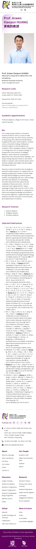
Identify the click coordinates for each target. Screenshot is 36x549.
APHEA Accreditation (8, 484)
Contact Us (5, 470)
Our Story (5, 461)
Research (23, 477)
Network (4, 512)
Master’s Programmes (9, 490)
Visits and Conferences (9, 524)
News (21, 512)
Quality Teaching (7, 481)
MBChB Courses (7, 499)
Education (6, 477)
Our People (24, 451)
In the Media (23, 518)
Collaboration (6, 521)
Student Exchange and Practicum (9, 516)
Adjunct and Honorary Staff (26, 459)
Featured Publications (25, 489)
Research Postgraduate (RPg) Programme (9, 494)
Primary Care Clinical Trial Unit (25, 485)
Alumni (21, 466)
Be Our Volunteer (24, 501)
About (4, 451)
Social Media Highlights (26, 521)
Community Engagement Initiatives (26, 497)
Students (21, 463)
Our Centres (5, 464)
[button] (21, 10)
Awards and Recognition (26, 492)
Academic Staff (23, 455)
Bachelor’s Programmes (9, 487)
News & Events (25, 508)
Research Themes (24, 481)
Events (21, 515)
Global (4, 508)
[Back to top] (31, 523)
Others (4, 502)
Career (4, 467)
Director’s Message (8, 455)
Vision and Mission (7, 458)
